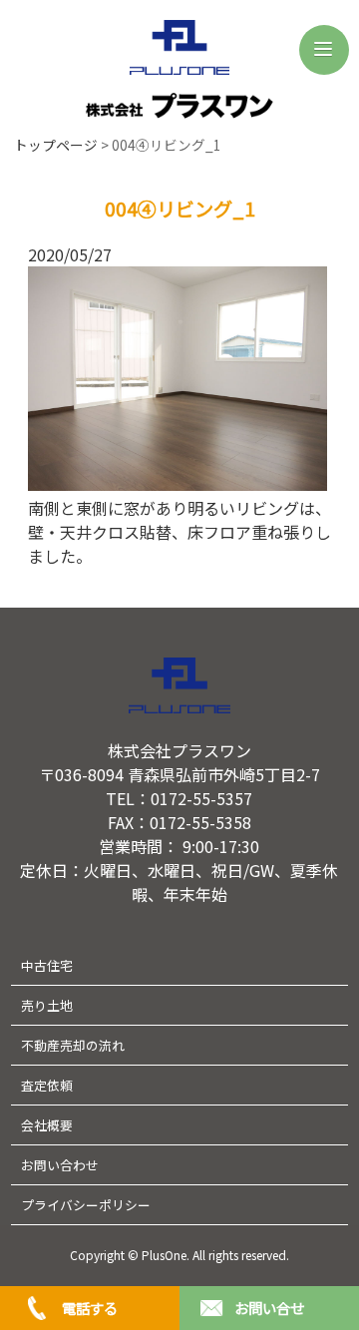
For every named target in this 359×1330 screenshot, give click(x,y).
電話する (90, 1307)
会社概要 (47, 1124)
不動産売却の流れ (73, 1045)
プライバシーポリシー (86, 1204)
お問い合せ (269, 1307)
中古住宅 (47, 965)
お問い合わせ (60, 1164)
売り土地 (47, 1005)
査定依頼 (47, 1085)
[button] (324, 50)
